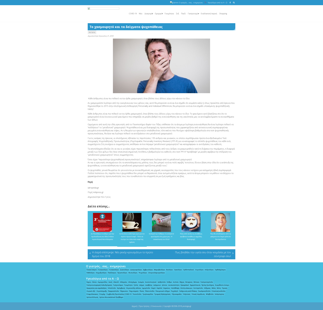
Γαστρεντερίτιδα (206, 282)
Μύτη (219, 288)
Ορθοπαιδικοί (188, 270)
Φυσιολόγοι (132, 273)
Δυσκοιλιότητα (173, 285)
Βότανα (196, 282)
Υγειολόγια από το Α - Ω (217, 2)
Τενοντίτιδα (137, 294)
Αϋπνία (175, 282)
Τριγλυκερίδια (148, 294)
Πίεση (142, 291)
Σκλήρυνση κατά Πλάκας (188, 291)
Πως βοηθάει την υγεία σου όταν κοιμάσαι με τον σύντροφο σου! (203, 254)
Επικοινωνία (156, 306)
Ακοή (110, 282)
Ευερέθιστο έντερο (222, 285)
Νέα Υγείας (92, 32)
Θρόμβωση (121, 288)
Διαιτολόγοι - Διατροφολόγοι (131, 270)
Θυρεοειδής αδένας (133, 288)
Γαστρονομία (193, 13)
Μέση (214, 288)
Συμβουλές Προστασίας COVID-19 (119, 294)
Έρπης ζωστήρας (208, 285)
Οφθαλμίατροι (220, 270)
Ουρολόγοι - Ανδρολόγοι (204, 270)
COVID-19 (133, 13)
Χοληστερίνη (219, 294)
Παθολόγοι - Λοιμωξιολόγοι (97, 273)
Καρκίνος (166, 288)
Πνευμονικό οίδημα (163, 291)
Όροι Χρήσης (144, 306)
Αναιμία (141, 282)
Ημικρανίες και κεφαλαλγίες (97, 288)
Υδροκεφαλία (177, 294)
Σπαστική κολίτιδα (218, 291)
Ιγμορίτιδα (146, 288)
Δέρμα (141, 285)
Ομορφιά (158, 13)
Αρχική (134, 306)
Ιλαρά (153, 288)
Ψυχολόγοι (143, 273)
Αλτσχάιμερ (132, 282)
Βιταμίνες (188, 282)
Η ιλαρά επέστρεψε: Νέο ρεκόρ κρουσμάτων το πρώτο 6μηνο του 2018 (122, 254)
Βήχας (182, 282)
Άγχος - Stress (92, 282)
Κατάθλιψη (175, 288)
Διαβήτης (148, 285)
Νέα (140, 13)
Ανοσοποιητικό (150, 282)
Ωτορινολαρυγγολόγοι (156, 273)
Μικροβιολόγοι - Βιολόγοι (163, 270)
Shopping (223, 13)
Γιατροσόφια (118, 285)
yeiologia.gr (186, 306)
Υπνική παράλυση (198, 294)
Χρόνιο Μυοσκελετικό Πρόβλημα (111, 297)
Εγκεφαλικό (185, 285)
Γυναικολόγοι (103, 270)
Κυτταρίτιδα (198, 288)
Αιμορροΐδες (102, 282)
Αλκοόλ (116, 282)
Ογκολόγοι (178, 270)
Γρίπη (136, 285)
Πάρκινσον (124, 291)
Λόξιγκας (207, 288)
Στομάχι (102, 294)
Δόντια (164, 285)
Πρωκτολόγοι (122, 273)
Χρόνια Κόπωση (92, 297)
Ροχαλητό (174, 291)
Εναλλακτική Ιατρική (209, 13)
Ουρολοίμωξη (102, 291)
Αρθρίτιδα (162, 282)
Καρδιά (159, 288)
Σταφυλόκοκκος (92, 294)
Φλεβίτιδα (209, 294)
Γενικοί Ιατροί (92, 270)
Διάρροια (157, 285)
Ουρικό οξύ (91, 291)
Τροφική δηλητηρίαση (162, 294)
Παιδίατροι (112, 273)
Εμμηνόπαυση (195, 285)
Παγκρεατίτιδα (113, 291)
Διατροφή (148, 13)
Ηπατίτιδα (112, 288)
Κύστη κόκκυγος (186, 288)
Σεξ (177, 13)
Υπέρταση (186, 294)
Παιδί (183, 13)
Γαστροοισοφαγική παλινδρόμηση (99, 285)
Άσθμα (169, 282)
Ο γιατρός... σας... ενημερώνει (191, 2)
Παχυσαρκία (133, 291)
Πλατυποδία (149, 291)
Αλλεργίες (123, 282)
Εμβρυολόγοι (148, 270)
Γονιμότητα (169, 13)
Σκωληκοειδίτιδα (204, 291)
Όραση (224, 288)
